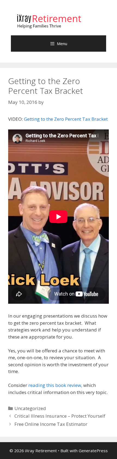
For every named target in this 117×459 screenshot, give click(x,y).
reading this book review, (55, 385)
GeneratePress (93, 450)
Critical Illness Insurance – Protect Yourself (59, 416)
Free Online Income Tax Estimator (50, 424)
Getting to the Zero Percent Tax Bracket (66, 119)
